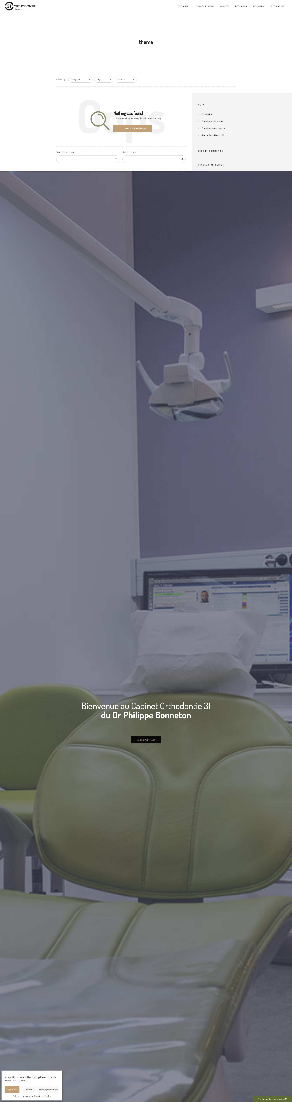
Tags (99, 79)
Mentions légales (42, 1096)
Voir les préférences (48, 1089)
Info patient (277, 6)
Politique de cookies (23, 1096)
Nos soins (258, 6)
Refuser (28, 1089)
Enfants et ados (205, 6)
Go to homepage (135, 128)
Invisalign (241, 6)
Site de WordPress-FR (213, 135)
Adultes (224, 6)
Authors (121, 79)
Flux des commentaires (213, 128)
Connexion (207, 114)
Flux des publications (212, 121)
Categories (75, 79)
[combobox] (87, 159)
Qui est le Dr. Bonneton (146, 739)
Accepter (12, 1089)
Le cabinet (184, 6)
